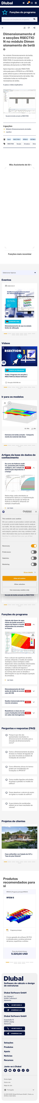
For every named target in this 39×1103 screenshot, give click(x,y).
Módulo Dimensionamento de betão (18, 129)
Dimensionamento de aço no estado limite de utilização (18, 327)
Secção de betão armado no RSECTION (17, 116)
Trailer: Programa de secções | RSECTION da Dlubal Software (16, 376)
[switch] (34, 552)
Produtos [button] (8, 1047)
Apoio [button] (7, 1051)
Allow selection (19, 584)
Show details (28, 572)
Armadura (27, 144)
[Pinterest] (18, 1070)
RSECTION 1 (16, 139)
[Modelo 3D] (5, 403)
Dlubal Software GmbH (15, 993)
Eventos (6, 280)
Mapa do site (8, 1085)
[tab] (5, 333)
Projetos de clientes (13, 821)
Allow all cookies (19, 578)
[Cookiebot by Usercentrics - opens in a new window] (24, 511)
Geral (8, 139)
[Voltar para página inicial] (7, 3)
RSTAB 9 (32, 139)
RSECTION (11, 144)
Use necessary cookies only (19, 590)
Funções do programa (15, 614)
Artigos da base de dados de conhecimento (19, 456)
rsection (9, 132)
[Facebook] (14, 1070)
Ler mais (10, 508)
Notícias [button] (8, 1056)
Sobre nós (7, 1082)
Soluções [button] (8, 1043)
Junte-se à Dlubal (12, 1067)
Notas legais (8, 1079)
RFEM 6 (25, 139)
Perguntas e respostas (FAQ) (18, 728)
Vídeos (6, 343)
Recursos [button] (8, 1060)
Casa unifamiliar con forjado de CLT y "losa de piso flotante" (18, 855)
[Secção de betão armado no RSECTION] (19, 101)
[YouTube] (10, 1070)
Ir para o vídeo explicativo (13, 85)
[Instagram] (27, 1070)
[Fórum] (5, 1070)
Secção (19, 144)
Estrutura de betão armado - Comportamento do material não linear (19, 436)
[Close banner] (36, 511)
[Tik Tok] (23, 1070)
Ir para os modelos (13, 397)
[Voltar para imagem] (9, 403)
